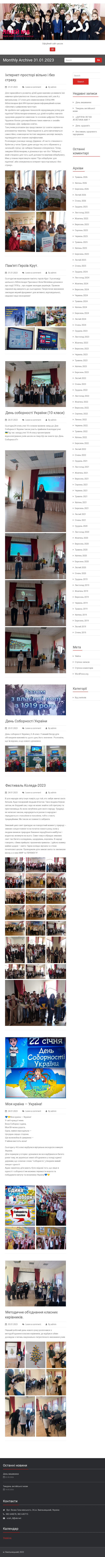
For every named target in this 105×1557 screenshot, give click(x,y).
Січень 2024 (80, 325)
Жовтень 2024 (81, 283)
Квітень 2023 (81, 366)
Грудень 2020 (81, 526)
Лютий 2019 (80, 626)
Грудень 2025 (81, 206)
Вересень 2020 (82, 544)
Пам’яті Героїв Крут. (21, 266)
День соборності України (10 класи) (35, 413)
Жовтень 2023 (81, 342)
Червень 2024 (81, 295)
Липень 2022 (81, 419)
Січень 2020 (80, 573)
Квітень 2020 (81, 555)
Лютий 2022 (80, 449)
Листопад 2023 (82, 337)
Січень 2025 (80, 266)
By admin (52, 87)
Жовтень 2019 (81, 591)
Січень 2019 (80, 632)
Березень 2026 (82, 189)
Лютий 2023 (80, 378)
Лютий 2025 (80, 260)
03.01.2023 (13, 1324)
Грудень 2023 (81, 331)
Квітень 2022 (81, 437)
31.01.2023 (13, 87)
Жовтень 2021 (81, 473)
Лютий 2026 (80, 195)
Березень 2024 (82, 313)
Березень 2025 (82, 254)
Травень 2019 (81, 609)
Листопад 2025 (82, 212)
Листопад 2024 (82, 277)
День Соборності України (26, 721)
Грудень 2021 (81, 461)
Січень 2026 (80, 201)
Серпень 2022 (81, 413)
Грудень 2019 (81, 579)
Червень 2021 (81, 490)
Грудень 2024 (81, 272)
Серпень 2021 (81, 484)
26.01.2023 (13, 420)
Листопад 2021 (82, 467)
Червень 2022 (81, 425)
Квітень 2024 (81, 307)
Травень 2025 (81, 242)
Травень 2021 (81, 496)
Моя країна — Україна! (23, 1104)
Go (98, 60)
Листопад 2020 (82, 532)
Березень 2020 (82, 561)
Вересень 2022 (82, 408)
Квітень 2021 (81, 502)
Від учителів (80, 697)
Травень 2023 (81, 360)
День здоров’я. (82, 125)
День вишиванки (83, 102)
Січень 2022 (80, 455)
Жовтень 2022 (81, 402)
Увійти (78, 656)
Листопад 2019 (82, 585)
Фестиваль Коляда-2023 (25, 785)
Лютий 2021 (80, 514)
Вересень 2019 (82, 597)
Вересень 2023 (82, 348)
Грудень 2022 (81, 390)
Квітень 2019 (81, 615)
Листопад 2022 (82, 396)
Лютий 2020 (80, 567)
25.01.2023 (13, 728)
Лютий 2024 (80, 319)
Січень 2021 (80, 520)
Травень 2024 (81, 301)
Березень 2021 (82, 508)
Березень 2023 (82, 372)
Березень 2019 (82, 620)
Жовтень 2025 (81, 218)
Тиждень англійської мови (15, 1486)
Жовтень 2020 (81, 538)
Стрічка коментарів (84, 668)
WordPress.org (81, 674)
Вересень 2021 (82, 479)
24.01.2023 (13, 792)
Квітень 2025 (81, 248)
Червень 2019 (81, 603)
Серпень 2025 (81, 230)
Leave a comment (33, 87)
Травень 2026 (81, 177)
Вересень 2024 (82, 289)
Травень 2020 (81, 549)
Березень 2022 (82, 443)
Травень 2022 (81, 431)
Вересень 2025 (82, 224)
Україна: (7, 1538)
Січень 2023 (80, 384)
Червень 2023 (81, 354)
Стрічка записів (82, 662)
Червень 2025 (81, 236)
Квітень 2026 (81, 183)
